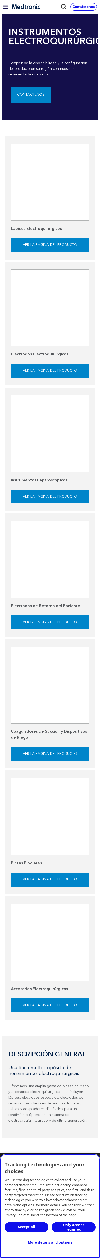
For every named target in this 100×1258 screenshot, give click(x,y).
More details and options (50, 1242)
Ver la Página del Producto (50, 245)
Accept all (26, 1227)
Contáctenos (30, 95)
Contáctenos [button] (83, 7)
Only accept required (73, 1227)
